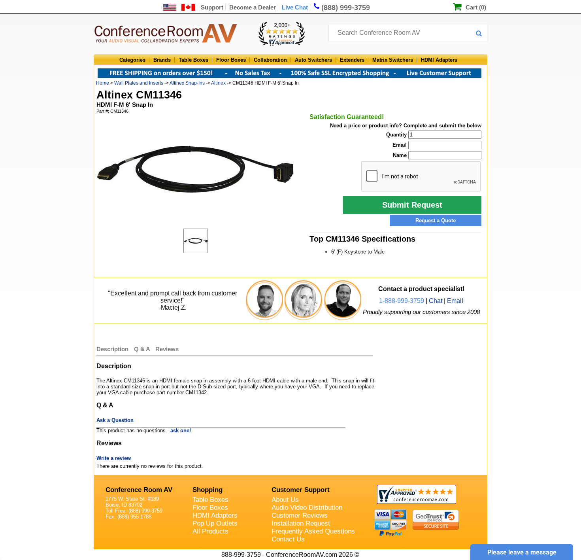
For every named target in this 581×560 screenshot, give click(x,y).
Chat (435, 300)
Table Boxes (193, 60)
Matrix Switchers (392, 60)
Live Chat (295, 7)
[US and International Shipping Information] (179, 7)
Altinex (218, 83)
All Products (210, 531)
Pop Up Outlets (215, 523)
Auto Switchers (313, 60)
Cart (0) (476, 7)
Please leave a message (521, 552)
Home (102, 83)
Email (455, 300)
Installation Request (301, 523)
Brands (162, 60)
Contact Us (288, 539)
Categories (132, 60)
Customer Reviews (300, 515)
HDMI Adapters (439, 60)
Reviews (167, 349)
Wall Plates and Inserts (138, 83)
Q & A (142, 349)
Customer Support (301, 490)
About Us (285, 499)
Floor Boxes (231, 60)
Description (112, 349)
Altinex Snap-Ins (187, 83)
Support (212, 7)
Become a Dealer (252, 7)
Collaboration (270, 60)
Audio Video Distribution (307, 507)
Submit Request (412, 205)
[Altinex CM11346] (203, 241)
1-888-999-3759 (401, 300)
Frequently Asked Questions (313, 531)
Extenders (352, 60)
